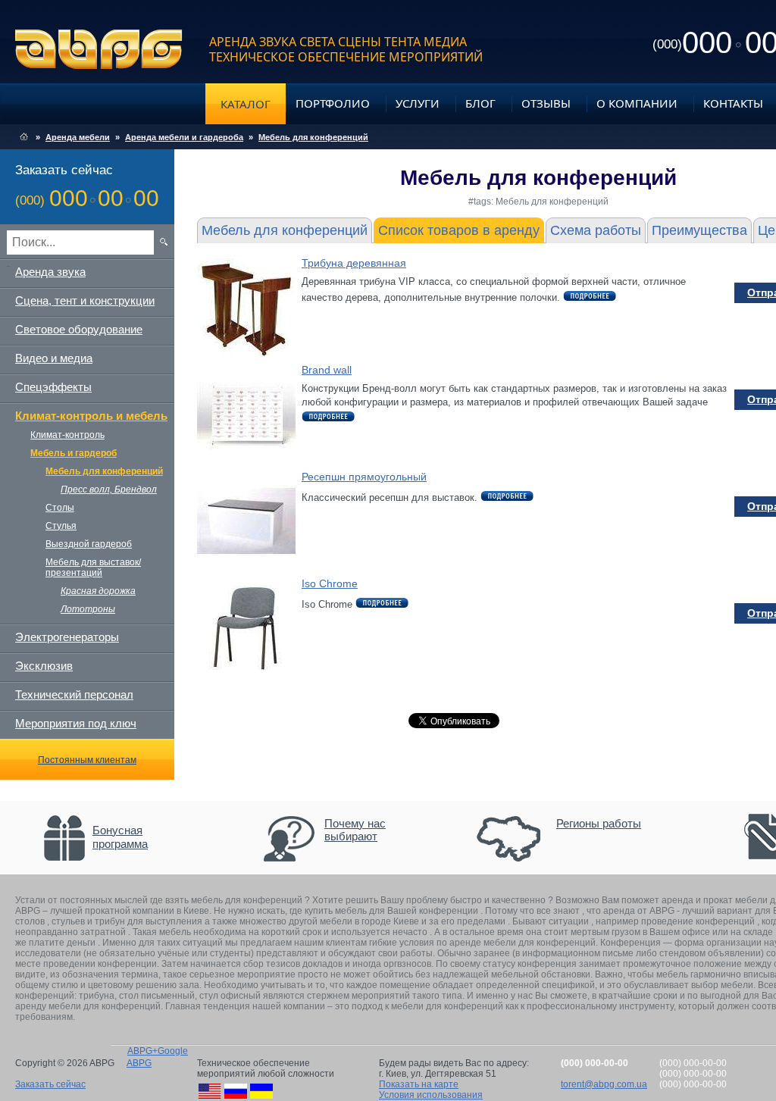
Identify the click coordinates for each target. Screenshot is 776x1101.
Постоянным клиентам (87, 760)
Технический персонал (74, 694)
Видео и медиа (53, 358)
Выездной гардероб (88, 544)
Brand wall (327, 370)
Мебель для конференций (313, 137)
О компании (636, 103)
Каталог (246, 103)
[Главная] (24, 137)
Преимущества (699, 230)
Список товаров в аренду (459, 230)
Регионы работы (598, 823)
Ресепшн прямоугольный (364, 477)
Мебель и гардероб (73, 453)
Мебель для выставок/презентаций (93, 567)
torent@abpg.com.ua (604, 1084)
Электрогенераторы (67, 636)
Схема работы (595, 230)
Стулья (61, 526)
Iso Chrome (330, 583)
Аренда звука (50, 271)
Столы (59, 507)
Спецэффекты (53, 386)
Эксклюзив (44, 665)
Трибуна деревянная (354, 263)
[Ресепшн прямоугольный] (246, 567)
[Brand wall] (246, 460)
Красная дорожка (98, 591)
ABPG (99, 49)
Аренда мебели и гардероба (184, 137)
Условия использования (431, 1095)
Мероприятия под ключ (75, 723)
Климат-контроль (67, 435)
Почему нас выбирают (355, 830)
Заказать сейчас (50, 1084)
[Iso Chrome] (246, 674)
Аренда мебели (77, 137)
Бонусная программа (120, 837)
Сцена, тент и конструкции (85, 300)
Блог (480, 103)
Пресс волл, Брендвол (109, 489)
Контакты (733, 103)
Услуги (418, 103)
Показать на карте (418, 1084)
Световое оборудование (78, 329)
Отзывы (546, 103)
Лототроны (88, 609)
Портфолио (333, 103)
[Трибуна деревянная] (246, 353)
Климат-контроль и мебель (91, 415)
